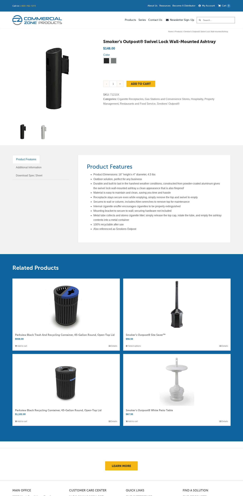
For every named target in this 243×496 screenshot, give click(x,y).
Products (178, 32)
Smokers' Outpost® (168, 103)
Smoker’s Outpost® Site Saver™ (145, 334)
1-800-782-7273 (28, 6)
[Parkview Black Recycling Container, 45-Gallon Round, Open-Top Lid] (66, 380)
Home (170, 32)
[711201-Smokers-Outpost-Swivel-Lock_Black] (53, 80)
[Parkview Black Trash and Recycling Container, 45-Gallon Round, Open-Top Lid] (66, 304)
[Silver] (113, 60)
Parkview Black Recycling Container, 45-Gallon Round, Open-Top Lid (58, 410)
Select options (134, 346)
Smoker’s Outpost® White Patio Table (149, 410)
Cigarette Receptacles (130, 99)
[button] (106, 61)
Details (114, 346)
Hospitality (197, 99)
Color (106, 54)
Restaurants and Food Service (138, 103)
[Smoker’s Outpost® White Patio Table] (176, 380)
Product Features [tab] (26, 159)
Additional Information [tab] (28, 167)
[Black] (106, 60)
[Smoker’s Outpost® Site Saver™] (176, 304)
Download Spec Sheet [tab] (29, 175)
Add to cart (141, 83)
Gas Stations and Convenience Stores (167, 99)
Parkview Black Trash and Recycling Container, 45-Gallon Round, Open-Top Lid (65, 334)
